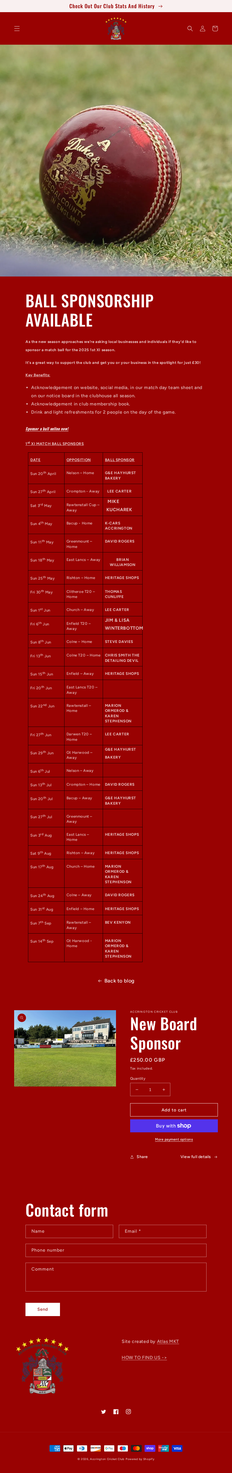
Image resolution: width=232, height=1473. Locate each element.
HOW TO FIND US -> (144, 1357)
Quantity (137, 1078)
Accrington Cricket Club (107, 1459)
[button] (17, 28)
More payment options (174, 1139)
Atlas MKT (168, 1341)
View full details (196, 1156)
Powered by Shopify (140, 1459)
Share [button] (142, 1156)
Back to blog (119, 981)
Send (42, 1309)
